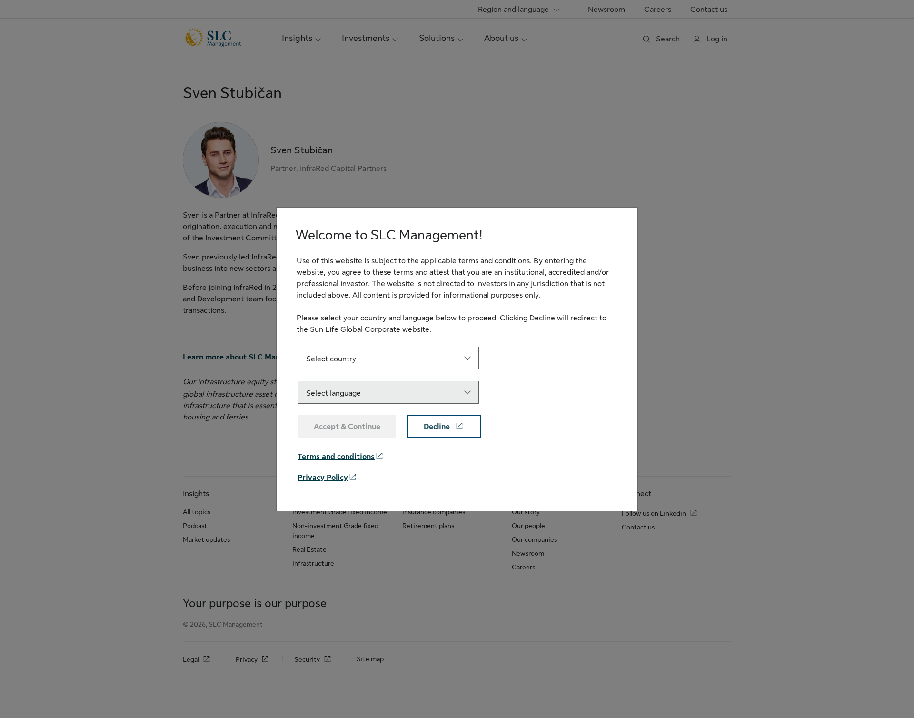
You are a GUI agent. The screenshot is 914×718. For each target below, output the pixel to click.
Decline (438, 426)
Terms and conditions (336, 456)
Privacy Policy (323, 477)
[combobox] (388, 358)
